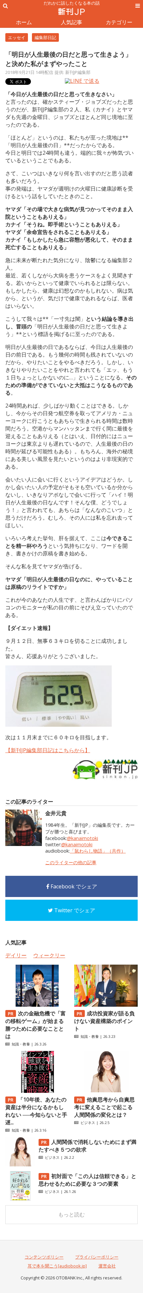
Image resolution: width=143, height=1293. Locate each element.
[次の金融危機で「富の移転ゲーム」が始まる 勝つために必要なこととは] (37, 1004)
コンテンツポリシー (44, 1257)
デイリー (16, 955)
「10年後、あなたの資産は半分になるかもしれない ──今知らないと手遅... (36, 1111)
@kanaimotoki (82, 838)
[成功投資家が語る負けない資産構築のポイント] (106, 1004)
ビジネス (87, 1122)
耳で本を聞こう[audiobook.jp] (57, 1266)
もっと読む (71, 1214)
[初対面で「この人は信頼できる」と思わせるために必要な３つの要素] (20, 1199)
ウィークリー (49, 955)
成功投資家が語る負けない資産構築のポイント (104, 1021)
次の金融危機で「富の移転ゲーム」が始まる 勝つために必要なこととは (35, 1025)
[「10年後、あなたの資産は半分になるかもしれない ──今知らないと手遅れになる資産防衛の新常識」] (37, 1091)
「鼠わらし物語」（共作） (98, 851)
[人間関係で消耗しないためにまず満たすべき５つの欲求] (20, 1164)
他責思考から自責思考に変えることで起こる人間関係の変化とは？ (104, 1107)
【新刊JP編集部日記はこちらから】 (47, 750)
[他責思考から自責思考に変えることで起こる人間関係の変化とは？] (106, 1091)
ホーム (24, 22)
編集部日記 (45, 37)
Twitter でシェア (74, 910)
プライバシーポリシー (96, 1257)
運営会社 (107, 1266)
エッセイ (16, 37)
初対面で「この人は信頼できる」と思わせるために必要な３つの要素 (87, 1179)
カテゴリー (119, 22)
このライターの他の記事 (70, 862)
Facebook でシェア (73, 886)
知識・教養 (21, 1043)
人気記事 (71, 22)
